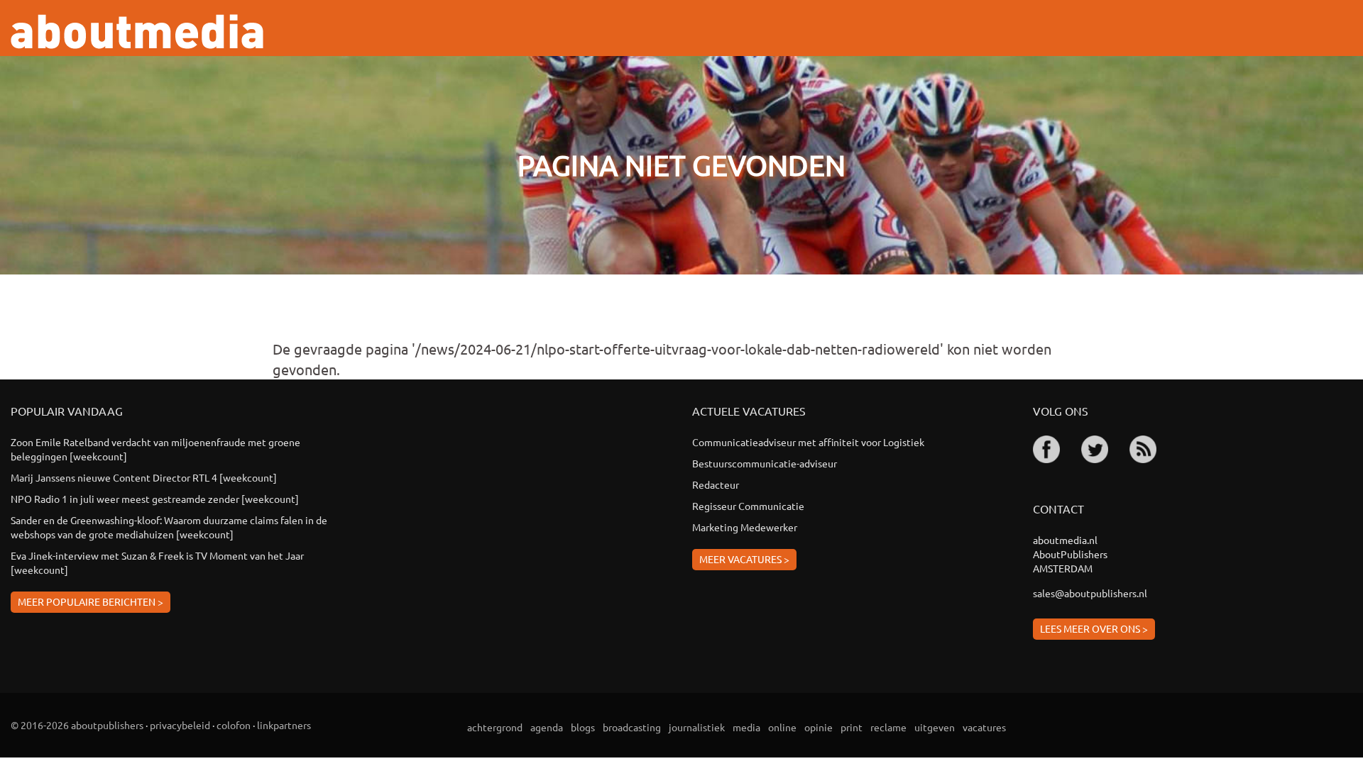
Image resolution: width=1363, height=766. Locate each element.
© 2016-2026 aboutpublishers (77, 724)
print (852, 727)
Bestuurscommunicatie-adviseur (764, 463)
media (746, 727)
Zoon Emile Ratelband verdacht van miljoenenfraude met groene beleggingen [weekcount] (155, 448)
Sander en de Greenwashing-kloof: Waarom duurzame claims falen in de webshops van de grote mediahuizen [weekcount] (169, 527)
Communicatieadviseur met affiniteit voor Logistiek (808, 441)
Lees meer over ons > (1094, 628)
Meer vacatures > (744, 559)
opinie (818, 727)
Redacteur (715, 484)
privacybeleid (180, 724)
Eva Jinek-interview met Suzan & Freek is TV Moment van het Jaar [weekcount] (157, 562)
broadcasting (632, 727)
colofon (234, 724)
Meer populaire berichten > (90, 601)
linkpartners (284, 724)
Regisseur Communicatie (748, 505)
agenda (546, 727)
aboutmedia (137, 31)
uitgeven (934, 727)
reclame (888, 727)
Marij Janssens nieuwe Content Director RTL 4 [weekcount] (144, 477)
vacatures (984, 727)
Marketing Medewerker (744, 527)
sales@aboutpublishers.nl (1090, 593)
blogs (583, 727)
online (782, 727)
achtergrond (494, 727)
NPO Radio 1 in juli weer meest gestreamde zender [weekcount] (155, 498)
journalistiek (697, 727)
